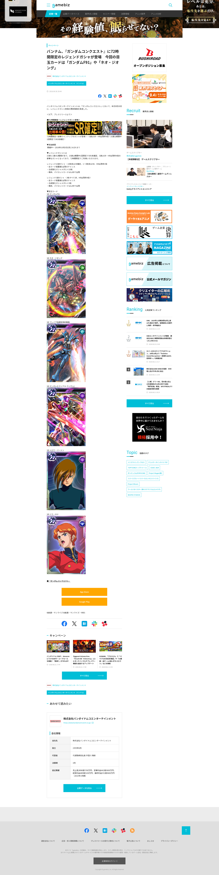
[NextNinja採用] (149, 427)
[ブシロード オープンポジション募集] (149, 57)
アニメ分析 (156, 13)
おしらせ (150, 841)
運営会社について (48, 841)
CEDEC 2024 (154, 468)
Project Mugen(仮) (155, 473)
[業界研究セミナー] (149, 88)
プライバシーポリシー (169, 841)
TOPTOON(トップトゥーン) (137, 468)
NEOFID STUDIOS (134, 495)
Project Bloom (133, 484)
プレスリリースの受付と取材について (105, 841)
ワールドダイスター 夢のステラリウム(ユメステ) (144, 489)
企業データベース (71, 13)
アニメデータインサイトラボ (157, 462)
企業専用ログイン (109, 861)
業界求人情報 (91, 13)
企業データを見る (84, 788)
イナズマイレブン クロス (136, 462)
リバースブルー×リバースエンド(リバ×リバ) (143, 478)
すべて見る (84, 675)
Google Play (84, 601)
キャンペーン (53, 45)
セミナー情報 (109, 13)
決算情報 (125, 13)
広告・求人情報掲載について (73, 841)
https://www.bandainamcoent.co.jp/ (77, 723)
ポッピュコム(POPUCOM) (136, 473)
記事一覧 (53, 13)
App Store (84, 591)
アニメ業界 (140, 13)
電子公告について (133, 841)
